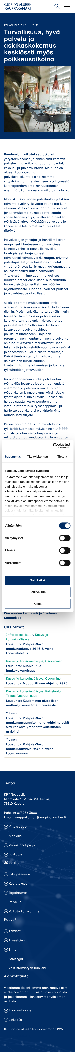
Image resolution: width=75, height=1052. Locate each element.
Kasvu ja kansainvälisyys (24, 661)
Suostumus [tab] (13, 456)
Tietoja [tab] (62, 456)
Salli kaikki (37, 580)
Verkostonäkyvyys (22, 845)
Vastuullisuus (27, 696)
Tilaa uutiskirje (20, 1010)
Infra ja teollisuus (19, 635)
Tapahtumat (18, 893)
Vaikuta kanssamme (24, 911)
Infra (13, 949)
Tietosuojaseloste (17, 1036)
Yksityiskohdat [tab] (37, 456)
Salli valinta (38, 592)
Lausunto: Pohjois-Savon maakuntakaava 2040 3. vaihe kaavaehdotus (29, 648)
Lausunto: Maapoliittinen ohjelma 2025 (36, 683)
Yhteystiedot (18, 826)
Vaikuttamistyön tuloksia (27, 968)
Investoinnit (18, 940)
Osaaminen (53, 661)
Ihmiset (15, 931)
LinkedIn (15, 1020)
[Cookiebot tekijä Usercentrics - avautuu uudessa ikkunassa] (53, 445)
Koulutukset (18, 883)
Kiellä (37, 603)
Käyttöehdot (13, 1043)
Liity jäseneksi (19, 874)
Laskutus (15, 854)
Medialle (15, 836)
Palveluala (12, 25)
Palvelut (15, 902)
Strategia (16, 959)
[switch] (64, 538)
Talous (11, 696)
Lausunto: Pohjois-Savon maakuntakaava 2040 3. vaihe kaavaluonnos (29, 748)
